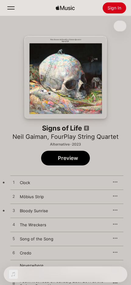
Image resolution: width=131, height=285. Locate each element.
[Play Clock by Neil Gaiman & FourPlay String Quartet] (14, 182)
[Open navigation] (11, 8)
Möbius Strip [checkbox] (32, 196)
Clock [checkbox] (25, 182)
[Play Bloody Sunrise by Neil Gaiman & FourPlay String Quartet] (14, 210)
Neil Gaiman (29, 136)
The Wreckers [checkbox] (33, 224)
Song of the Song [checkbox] (36, 238)
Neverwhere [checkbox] (32, 265)
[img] (65, 8)
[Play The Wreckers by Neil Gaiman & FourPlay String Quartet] (14, 225)
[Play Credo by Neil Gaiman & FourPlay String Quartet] (14, 253)
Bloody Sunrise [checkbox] (34, 210)
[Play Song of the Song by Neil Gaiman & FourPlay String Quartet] (14, 239)
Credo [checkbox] (25, 252)
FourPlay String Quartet (85, 136)
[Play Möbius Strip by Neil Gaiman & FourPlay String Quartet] (14, 196)
